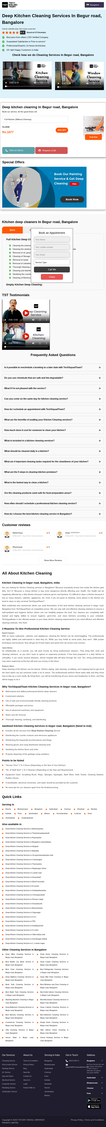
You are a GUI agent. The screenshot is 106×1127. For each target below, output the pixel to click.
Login (25, 1084)
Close (52, 277)
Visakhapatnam (27, 818)
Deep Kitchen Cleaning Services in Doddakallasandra (26, 890)
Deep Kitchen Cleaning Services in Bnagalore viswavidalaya (28, 842)
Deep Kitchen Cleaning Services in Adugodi (22, 846)
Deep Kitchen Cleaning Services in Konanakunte (24, 904)
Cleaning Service (8, 1061)
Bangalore (39, 809)
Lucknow (77, 813)
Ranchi (8, 809)
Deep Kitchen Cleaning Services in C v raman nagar (25, 943)
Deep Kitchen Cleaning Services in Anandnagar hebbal (26, 939)
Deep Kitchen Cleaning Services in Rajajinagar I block (26, 868)
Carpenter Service (9, 1084)
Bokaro (47, 813)
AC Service (6, 1072)
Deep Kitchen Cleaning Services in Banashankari (24, 908)
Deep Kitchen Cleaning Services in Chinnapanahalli (25, 895)
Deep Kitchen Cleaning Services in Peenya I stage (24, 899)
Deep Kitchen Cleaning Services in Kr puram (22, 886)
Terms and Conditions (94, 1120)
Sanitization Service (9, 1092)
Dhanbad (80, 809)
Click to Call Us (16, 150)
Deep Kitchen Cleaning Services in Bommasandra (24, 829)
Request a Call (49, 150)
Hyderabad (53, 809)
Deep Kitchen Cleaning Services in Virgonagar (23, 912)
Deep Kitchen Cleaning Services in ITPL (21, 921)
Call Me (52, 269)
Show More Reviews (53, 560)
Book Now (93, 137)
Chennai (67, 809)
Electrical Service (8, 1080)
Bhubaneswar (23, 809)
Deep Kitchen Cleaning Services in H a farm (22, 930)
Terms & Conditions (30, 1061)
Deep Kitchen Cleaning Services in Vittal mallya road (25, 934)
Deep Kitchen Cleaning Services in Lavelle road (24, 873)
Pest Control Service (9, 1065)
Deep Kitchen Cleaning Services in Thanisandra (24, 864)
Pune (20, 813)
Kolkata (8, 813)
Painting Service (8, 1068)
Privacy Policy (28, 1065)
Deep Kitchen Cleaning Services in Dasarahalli (23, 877)
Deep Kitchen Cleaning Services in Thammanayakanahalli (27, 833)
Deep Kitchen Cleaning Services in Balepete (22, 851)
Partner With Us (29, 1088)
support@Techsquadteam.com (77, 1067)
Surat (90, 813)
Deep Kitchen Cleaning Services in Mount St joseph (25, 882)
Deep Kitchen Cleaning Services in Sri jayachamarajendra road (29, 855)
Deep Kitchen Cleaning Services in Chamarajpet (24, 860)
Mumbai (94, 809)
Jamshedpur (33, 813)
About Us (26, 1080)
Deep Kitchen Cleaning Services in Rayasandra (23, 838)
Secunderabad (62, 813)
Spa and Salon (7, 1076)
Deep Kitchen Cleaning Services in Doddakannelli (24, 926)
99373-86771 (74, 1061)
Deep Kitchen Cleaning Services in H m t (21, 917)
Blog (25, 1068)
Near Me (26, 1072)
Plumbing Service (8, 1088)
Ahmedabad (10, 818)
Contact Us (27, 1076)
